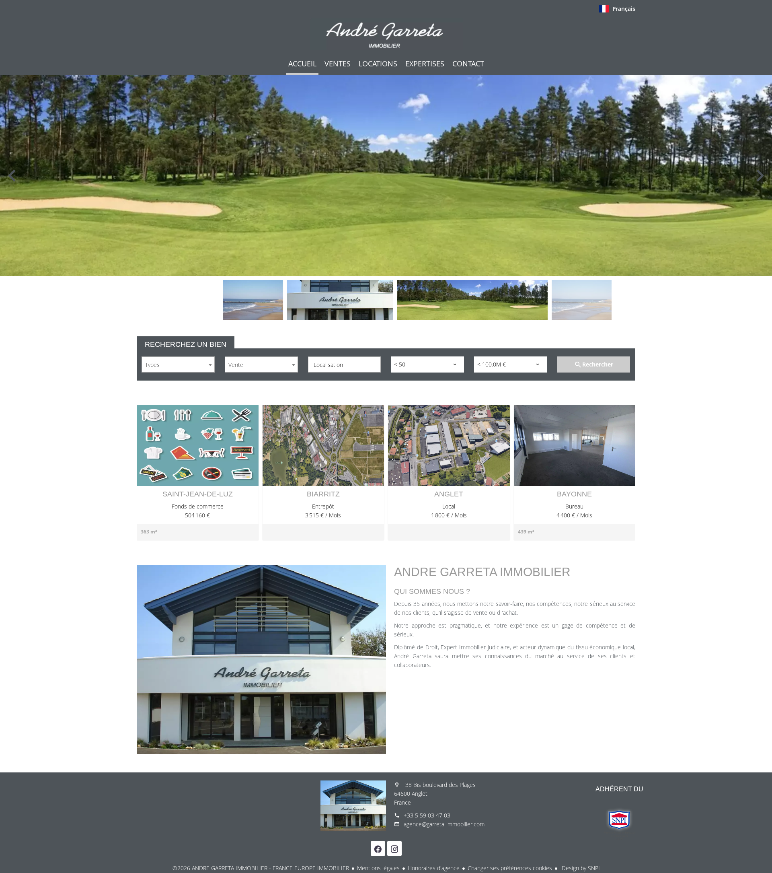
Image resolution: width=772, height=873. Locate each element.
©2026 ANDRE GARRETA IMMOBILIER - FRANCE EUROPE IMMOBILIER (260, 868)
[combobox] (178, 364)
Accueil (386, 34)
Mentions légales (378, 868)
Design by (580, 868)
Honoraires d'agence (434, 868)
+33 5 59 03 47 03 (427, 815)
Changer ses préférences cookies (510, 868)
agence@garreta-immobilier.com (444, 824)
